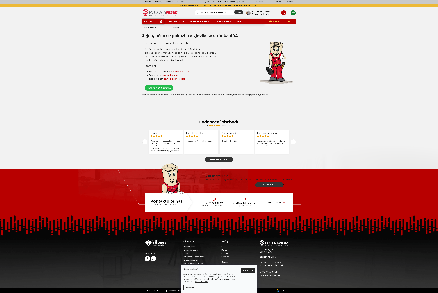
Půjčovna (225, 257)
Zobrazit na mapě (268, 257)
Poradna (259, 2)
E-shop (224, 246)
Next (293, 141)
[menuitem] (153, 22)
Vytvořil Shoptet (286, 290)
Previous (144, 141)
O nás (185, 253)
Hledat (238, 12)
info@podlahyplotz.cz (235, 2)
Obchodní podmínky (191, 260)
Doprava (169, 2)
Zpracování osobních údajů (193, 264)
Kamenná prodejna (190, 250)
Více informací (201, 282)
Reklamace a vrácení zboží (193, 257)
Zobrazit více (219, 159)
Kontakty (158, 2)
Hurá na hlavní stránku (159, 87)
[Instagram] (153, 258)
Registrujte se (231, 5)
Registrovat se (269, 185)
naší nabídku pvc (181, 71)
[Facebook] (147, 258)
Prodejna (147, 2)
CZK (276, 2)
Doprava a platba (189, 246)
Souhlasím (248, 270)
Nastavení (190, 287)
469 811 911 (214, 2)
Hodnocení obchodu (219, 122)
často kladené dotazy (175, 79)
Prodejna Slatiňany (262, 14)
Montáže (180, 2)
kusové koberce (170, 75)
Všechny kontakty (275, 202)
